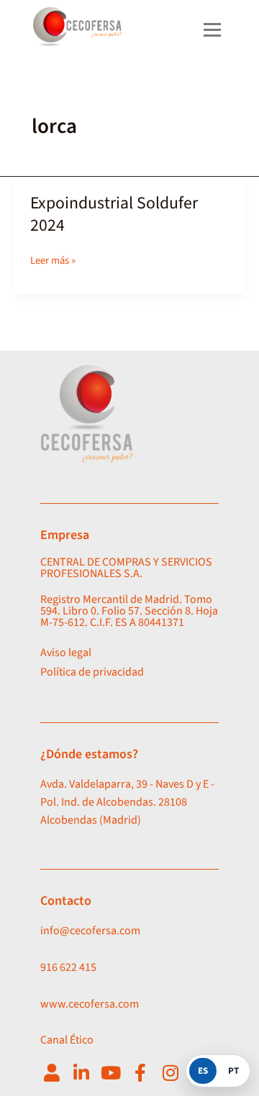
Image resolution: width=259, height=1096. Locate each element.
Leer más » (53, 260)
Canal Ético (67, 1040)
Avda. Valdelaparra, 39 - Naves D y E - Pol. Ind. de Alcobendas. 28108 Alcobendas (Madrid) (127, 802)
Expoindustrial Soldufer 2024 (114, 214)
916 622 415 (68, 967)
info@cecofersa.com (90, 931)
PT (233, 1070)
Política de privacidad (92, 672)
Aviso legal (65, 652)
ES (203, 1070)
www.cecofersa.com (89, 1004)
